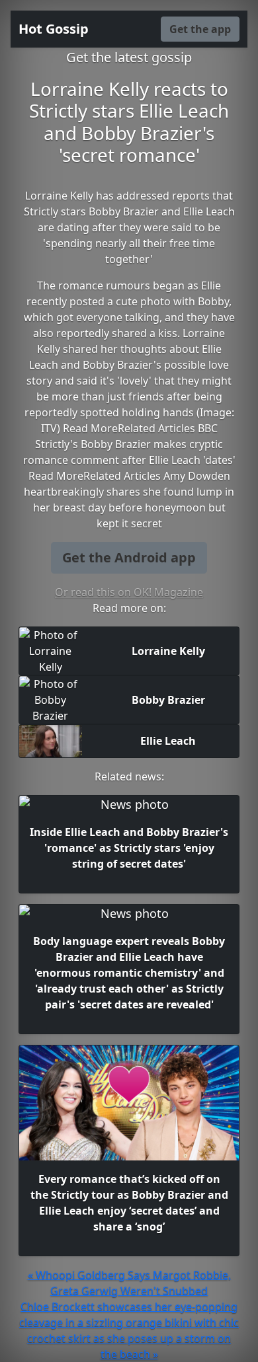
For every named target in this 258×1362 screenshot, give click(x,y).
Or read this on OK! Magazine (129, 592)
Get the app (200, 29)
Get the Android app (129, 557)
